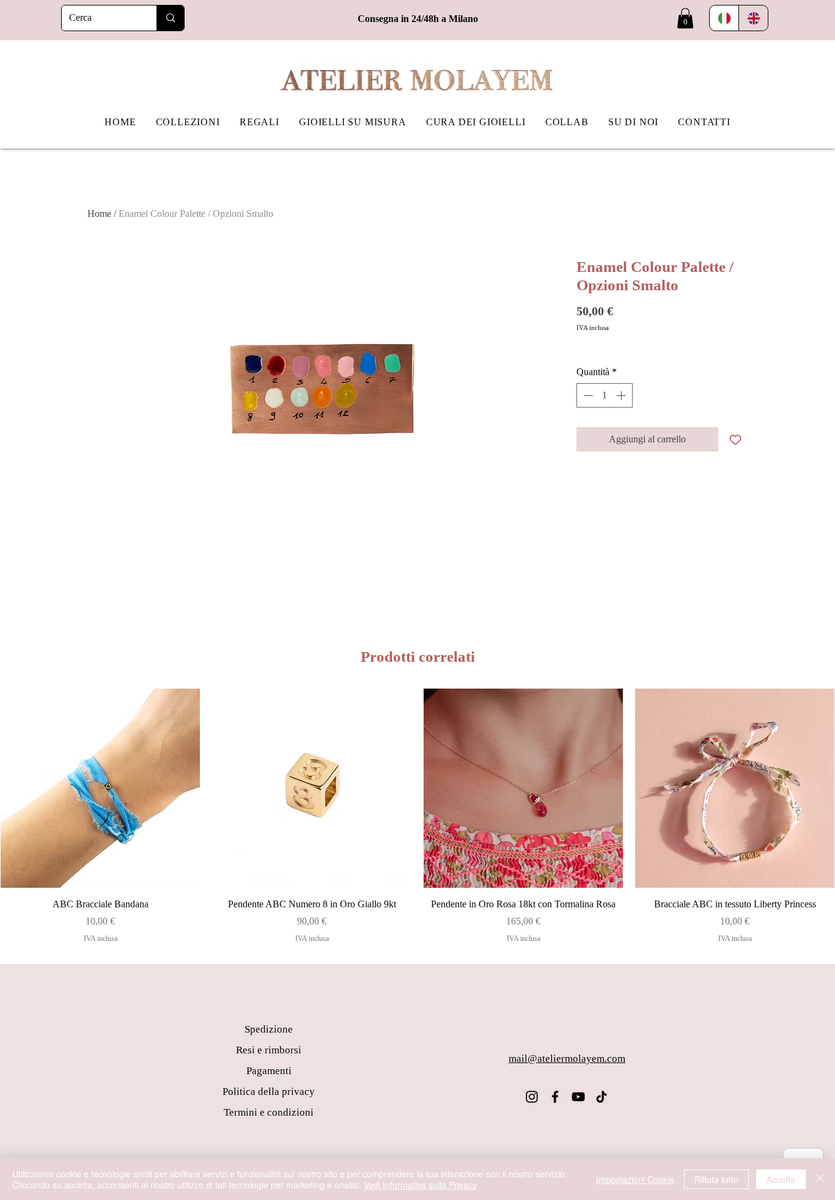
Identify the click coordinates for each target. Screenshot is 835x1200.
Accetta (781, 1179)
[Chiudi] (820, 1179)
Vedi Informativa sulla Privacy (420, 1185)
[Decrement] (586, 395)
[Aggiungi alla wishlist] (735, 439)
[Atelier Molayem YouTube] (578, 1097)
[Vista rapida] (100, 788)
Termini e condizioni (269, 1112)
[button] (685, 18)
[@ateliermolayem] (532, 1097)
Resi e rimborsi (268, 1050)
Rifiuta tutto (716, 1179)
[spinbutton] (604, 395)
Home (99, 213)
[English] (753, 18)
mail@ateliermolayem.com (567, 1058)
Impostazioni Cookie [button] (635, 1179)
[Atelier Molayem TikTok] (601, 1097)
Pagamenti (269, 1071)
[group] (417, 816)
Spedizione (269, 1029)
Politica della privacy (269, 1091)
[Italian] (724, 18)
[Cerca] (170, 18)
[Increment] (622, 395)
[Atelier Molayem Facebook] (555, 1097)
